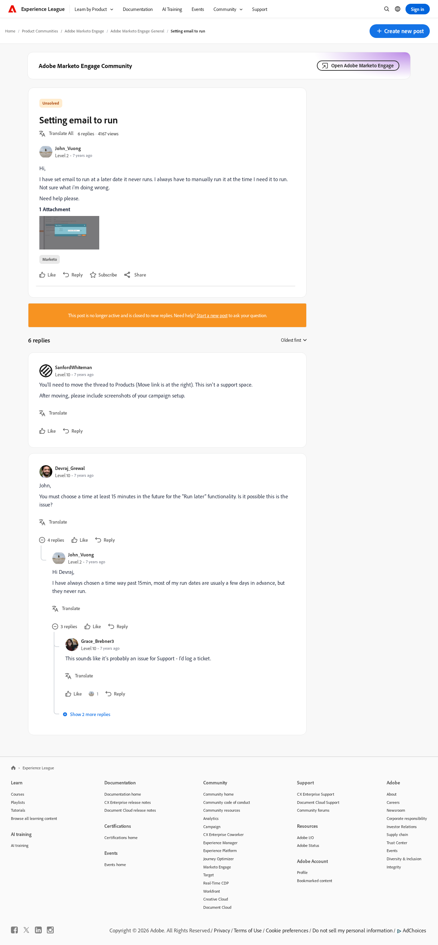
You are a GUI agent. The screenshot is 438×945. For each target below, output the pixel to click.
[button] (400, 31)
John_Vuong (68, 148)
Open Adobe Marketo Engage (362, 65)
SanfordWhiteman (73, 367)
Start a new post (212, 315)
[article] (165, 400)
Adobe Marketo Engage (84, 30)
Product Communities (40, 30)
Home (10, 30)
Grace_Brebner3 (97, 641)
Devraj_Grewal (70, 468)
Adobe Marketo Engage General (137, 30)
